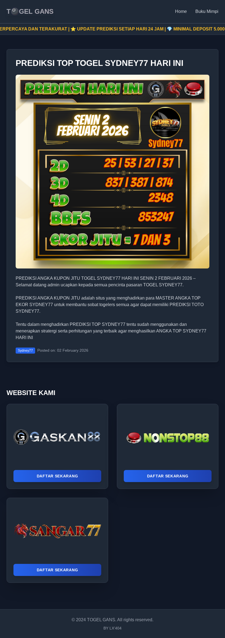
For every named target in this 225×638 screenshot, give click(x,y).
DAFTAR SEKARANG (57, 476)
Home (181, 11)
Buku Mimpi (206, 11)
